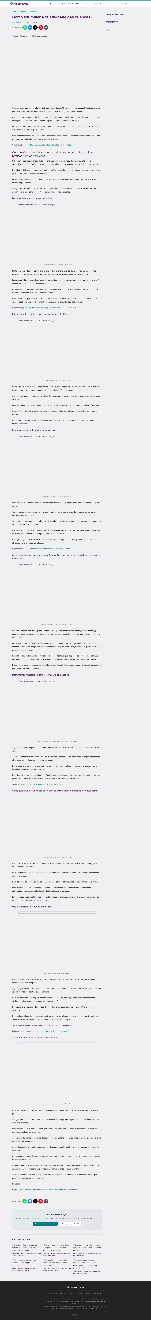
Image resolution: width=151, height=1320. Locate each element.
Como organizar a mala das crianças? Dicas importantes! (45, 1031)
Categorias (96, 3)
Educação (34, 11)
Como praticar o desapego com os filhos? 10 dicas (42, 784)
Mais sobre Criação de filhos (45, 1224)
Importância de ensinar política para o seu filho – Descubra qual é (48, 308)
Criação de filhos (20, 11)
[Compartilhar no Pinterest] (40, 27)
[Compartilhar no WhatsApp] (24, 27)
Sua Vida (86, 3)
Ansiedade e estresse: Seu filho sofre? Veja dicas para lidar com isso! (51, 1190)
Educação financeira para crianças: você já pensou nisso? (45, 549)
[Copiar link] (46, 27)
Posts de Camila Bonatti (70, 1224)
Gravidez (62, 3)
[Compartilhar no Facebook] (30, 27)
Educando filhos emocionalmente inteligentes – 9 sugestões (46, 145)
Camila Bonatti (17, 22)
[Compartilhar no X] (35, 27)
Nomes (78, 3)
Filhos (70, 3)
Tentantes (52, 3)
